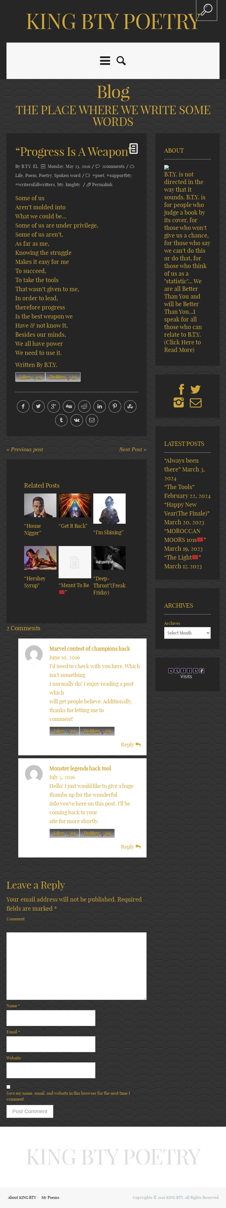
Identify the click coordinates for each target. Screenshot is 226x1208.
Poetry (45, 175)
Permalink (102, 184)
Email (13, 1032)
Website (13, 1058)
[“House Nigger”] (40, 505)
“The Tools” (179, 487)
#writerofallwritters (35, 184)
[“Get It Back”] (75, 505)
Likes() (30, 377)
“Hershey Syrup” (35, 582)
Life (19, 175)
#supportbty (119, 175)
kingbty (73, 184)
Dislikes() (63, 377)
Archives (172, 623)
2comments (113, 166)
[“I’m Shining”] (109, 508)
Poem (30, 175)
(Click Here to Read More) (182, 345)
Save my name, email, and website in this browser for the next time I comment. (68, 1096)
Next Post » (133, 449)
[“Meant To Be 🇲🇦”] (75, 562)
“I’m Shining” (108, 532)
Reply (128, 744)
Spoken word (67, 175)
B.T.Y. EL (29, 166)
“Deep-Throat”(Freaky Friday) (110, 585)
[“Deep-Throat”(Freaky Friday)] (109, 558)
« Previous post (24, 449)
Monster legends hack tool (80, 768)
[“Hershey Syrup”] (40, 558)
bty (60, 184)
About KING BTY (22, 1197)
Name (13, 1005)
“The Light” (182, 557)
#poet (98, 175)
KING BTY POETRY (113, 21)
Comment (15, 918)
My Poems (50, 1197)
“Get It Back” (73, 526)
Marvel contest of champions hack (89, 648)
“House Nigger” (32, 529)
